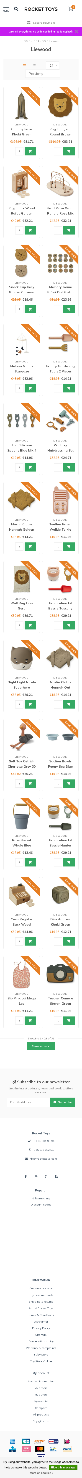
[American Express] (12, 1441)
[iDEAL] (67, 1441)
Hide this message (63, 1467)
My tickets (41, 1394)
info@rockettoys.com (43, 1158)
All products (41, 1414)
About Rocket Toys (41, 1308)
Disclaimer (41, 1321)
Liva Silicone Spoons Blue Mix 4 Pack (21, 450)
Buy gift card (41, 1421)
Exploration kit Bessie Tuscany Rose (60, 608)
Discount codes (41, 1204)
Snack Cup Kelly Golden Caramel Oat (21, 292)
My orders (41, 1388)
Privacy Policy (41, 1328)
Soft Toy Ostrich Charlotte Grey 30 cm (22, 766)
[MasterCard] (40, 1449)
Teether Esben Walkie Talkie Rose (60, 529)
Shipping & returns (41, 1301)
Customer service (41, 1288)
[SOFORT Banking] (40, 1441)
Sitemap (41, 1334)
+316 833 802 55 (43, 1149)
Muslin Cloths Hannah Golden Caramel (21, 529)
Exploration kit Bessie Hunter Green (60, 845)
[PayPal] (67, 1449)
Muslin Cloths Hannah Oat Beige (60, 687)
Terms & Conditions (41, 1315)
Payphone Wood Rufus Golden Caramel (21, 213)
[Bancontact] (53, 1449)
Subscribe (64, 1102)
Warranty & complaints (41, 1348)
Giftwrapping (41, 1198)
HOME (25, 41)
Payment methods (41, 1295)
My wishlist (41, 1401)
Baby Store (41, 1354)
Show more (40, 1046)
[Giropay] (53, 1441)
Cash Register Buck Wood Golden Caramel (21, 924)
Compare (41, 1408)
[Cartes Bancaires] (26, 1441)
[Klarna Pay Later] (26, 1449)
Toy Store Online (41, 1361)
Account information (41, 1381)
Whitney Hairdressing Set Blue (60, 450)
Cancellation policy (41, 1341)
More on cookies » (42, 1473)
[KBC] (12, 1449)
